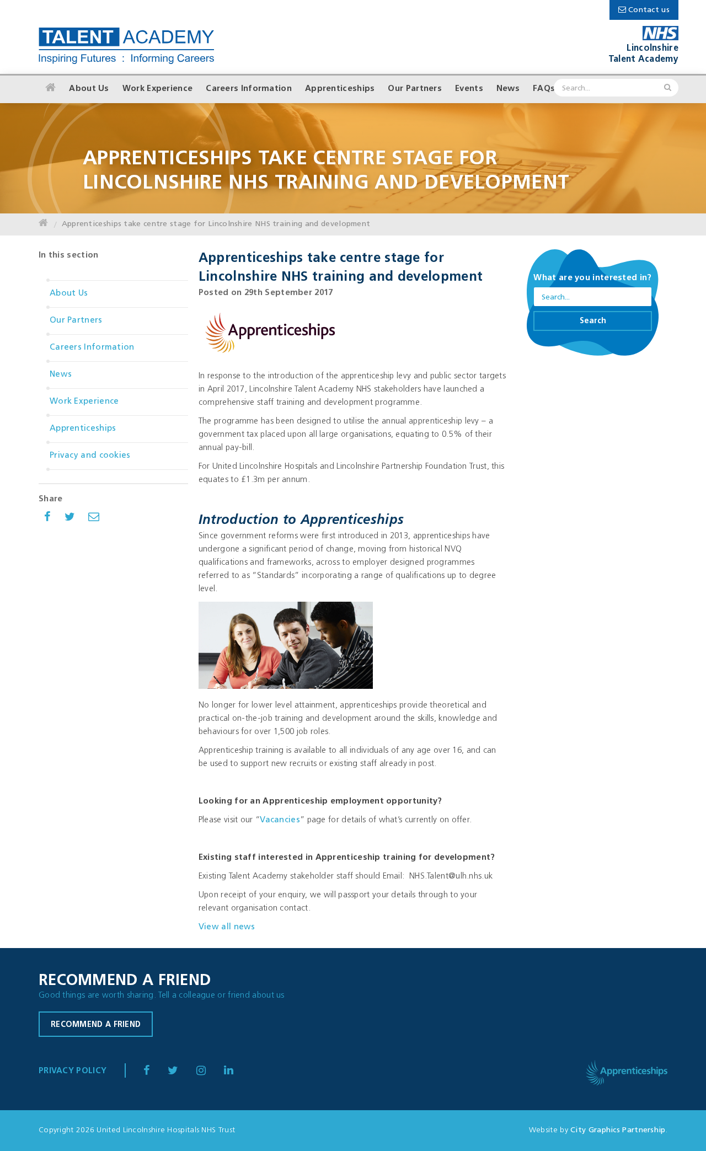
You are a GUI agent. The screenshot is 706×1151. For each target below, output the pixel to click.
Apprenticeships (340, 89)
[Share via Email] (94, 518)
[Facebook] (154, 1071)
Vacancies (280, 820)
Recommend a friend (96, 1025)
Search (593, 321)
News (508, 89)
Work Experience (157, 89)
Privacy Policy (72, 1071)
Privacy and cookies (90, 456)
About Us (89, 89)
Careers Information (249, 89)
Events (469, 89)
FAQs (544, 89)
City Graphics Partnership (618, 1130)
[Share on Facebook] (47, 518)
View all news (227, 927)
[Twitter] (181, 1071)
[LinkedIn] (208, 1072)
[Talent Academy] (126, 46)
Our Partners (415, 89)
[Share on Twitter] (70, 518)
